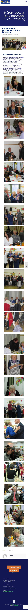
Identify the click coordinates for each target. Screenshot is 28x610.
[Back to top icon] (14, 601)
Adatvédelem (14, 572)
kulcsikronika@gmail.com (8, 591)
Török (8, 34)
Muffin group (13, 604)
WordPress (16, 605)
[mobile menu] (26, 2)
